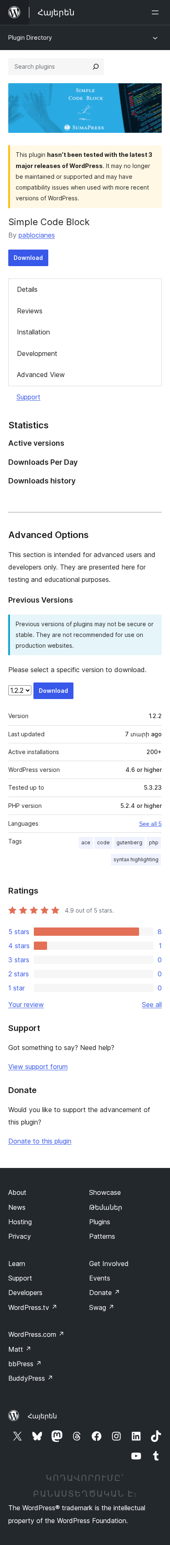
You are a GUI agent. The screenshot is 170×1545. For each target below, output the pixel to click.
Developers (25, 1292)
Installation (33, 332)
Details (27, 289)
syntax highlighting (135, 859)
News (17, 1207)
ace (85, 842)
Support (28, 397)
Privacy (19, 1236)
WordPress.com (36, 1334)
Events (99, 1278)
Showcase (105, 1192)
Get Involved (109, 1263)
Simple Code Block (49, 221)
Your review (26, 1004)
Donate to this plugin (39, 1141)
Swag (101, 1307)
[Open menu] (157, 12)
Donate (104, 1292)
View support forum (38, 1066)
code (103, 842)
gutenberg (129, 842)
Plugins (99, 1222)
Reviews (29, 311)
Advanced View (41, 374)
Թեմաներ (105, 1207)
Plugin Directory (30, 37)
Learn (16, 1263)
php (153, 842)
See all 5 (150, 823)
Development (37, 353)
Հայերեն (42, 1416)
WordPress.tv (32, 1307)
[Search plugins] (95, 66)
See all (152, 1004)
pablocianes (37, 235)
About (17, 1192)
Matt (19, 1349)
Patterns (102, 1236)
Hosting (20, 1222)
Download (28, 257)
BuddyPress (30, 1378)
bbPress (25, 1364)
